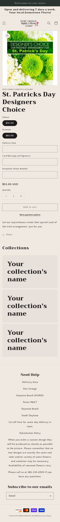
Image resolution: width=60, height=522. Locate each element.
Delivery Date (9, 143)
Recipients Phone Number (15, 169)
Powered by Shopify (44, 516)
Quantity (6, 190)
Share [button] (9, 234)
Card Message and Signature (16, 156)
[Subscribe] (50, 495)
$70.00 (10, 123)
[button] (4, 23)
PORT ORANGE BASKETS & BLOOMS (26, 516)
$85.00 (10, 135)
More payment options (30, 215)
